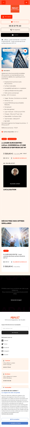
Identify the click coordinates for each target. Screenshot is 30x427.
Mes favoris (15, 22)
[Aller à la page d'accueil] (15, 9)
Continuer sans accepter (7, 413)
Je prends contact (15, 183)
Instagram (6, 351)
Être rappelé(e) (15, 30)
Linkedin (6, 340)
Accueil (2, 39)
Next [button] (28, 58)
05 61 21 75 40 (15, 26)
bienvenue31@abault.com (15, 180)
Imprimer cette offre (9, 50)
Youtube (6, 354)
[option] (15, 59)
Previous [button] (1, 58)
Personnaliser (15, 419)
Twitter (5, 344)
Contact (15, 35)
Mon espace (6, 17)
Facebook (6, 347)
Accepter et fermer (15, 423)
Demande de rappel (16, 300)
